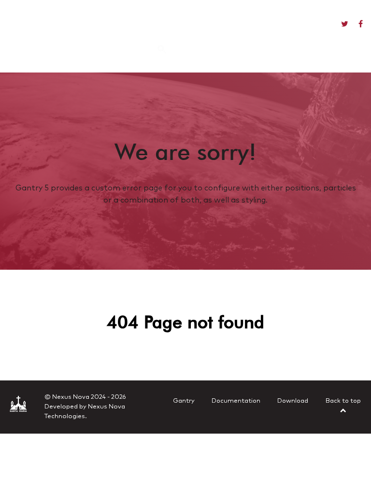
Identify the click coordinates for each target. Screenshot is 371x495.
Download (292, 401)
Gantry (184, 401)
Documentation (236, 401)
